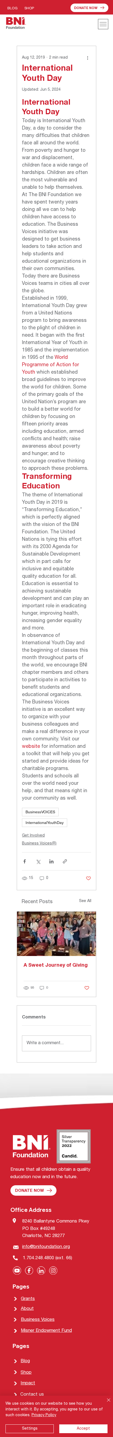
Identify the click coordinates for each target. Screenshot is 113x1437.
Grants (28, 1299)
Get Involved (33, 836)
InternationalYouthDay (45, 822)
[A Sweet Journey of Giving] (56, 934)
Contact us (32, 1394)
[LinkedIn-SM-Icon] (41, 1270)
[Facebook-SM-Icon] (29, 1270)
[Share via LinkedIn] (51, 861)
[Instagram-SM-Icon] (53, 1270)
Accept (83, 1429)
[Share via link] (64, 861)
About (27, 1309)
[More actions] (87, 58)
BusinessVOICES (40, 812)
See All (85, 901)
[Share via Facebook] (24, 861)
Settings (30, 1429)
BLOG (12, 8)
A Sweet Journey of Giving (56, 965)
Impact (28, 1383)
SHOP (29, 8)
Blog (25, 1361)
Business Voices (38, 1320)
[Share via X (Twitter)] (38, 861)
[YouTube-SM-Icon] (17, 1270)
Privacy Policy (44, 1415)
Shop (26, 1372)
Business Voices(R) (39, 844)
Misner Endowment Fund (46, 1331)
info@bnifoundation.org (46, 1247)
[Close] (105, 1403)
